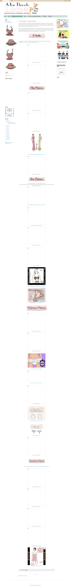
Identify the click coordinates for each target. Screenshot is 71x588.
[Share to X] (25, 570)
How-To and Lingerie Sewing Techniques (34, 16)
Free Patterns (44, 16)
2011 (7, 138)
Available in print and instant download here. (36, 225)
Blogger (39, 585)
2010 (7, 139)
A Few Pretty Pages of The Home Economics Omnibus (11, 123)
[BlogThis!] (23, 570)
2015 (7, 133)
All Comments (9, 75)
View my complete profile (9, 22)
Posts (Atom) (25, 575)
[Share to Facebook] (26, 570)
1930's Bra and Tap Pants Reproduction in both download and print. (37, 204)
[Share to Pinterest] (27, 570)
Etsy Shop (49, 16)
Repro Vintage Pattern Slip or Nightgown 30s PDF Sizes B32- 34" (36, 154)
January (8, 121)
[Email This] (22, 570)
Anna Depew (8, 21)
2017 (7, 130)
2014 (7, 134)
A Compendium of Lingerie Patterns (16, 16)
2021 (7, 125)
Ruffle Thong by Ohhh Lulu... (36, 435)
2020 (7, 126)
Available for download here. (36, 62)
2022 (7, 120)
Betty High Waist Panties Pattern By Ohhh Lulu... (36, 420)
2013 (7, 135)
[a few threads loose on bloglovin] (61, 62)
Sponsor (25, 16)
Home (5, 16)
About (9, 16)
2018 (7, 129)
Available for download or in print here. (37, 565)
